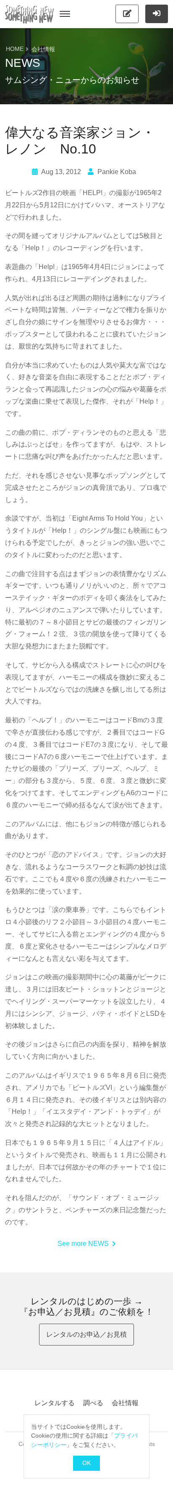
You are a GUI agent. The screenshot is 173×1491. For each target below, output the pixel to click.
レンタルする (54, 1403)
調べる (93, 1403)
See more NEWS (83, 1243)
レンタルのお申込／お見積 (86, 1334)
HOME (15, 49)
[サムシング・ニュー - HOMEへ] (29, 14)
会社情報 (125, 1403)
